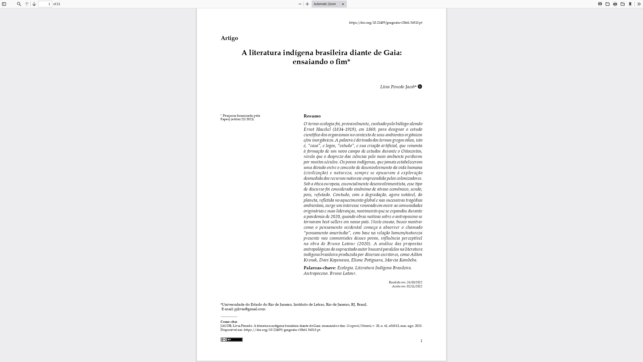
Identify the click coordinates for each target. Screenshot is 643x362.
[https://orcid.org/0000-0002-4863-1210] (419, 86)
